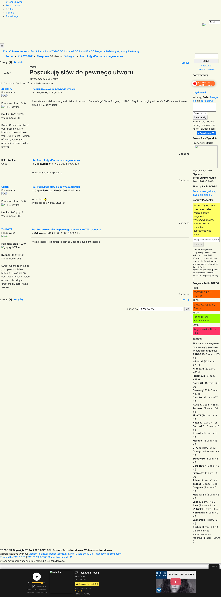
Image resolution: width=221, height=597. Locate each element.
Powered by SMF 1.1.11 (13, 557)
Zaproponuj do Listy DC (88, 584)
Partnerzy (133, 51)
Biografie (100, 51)
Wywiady (122, 51)
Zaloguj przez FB (206, 133)
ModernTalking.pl (38, 553)
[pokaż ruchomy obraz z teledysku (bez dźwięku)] (175, 581)
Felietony (111, 51)
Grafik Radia (38, 51)
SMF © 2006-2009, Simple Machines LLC (49, 557)
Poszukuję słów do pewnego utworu (101, 56)
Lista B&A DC (86, 51)
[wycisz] (29, 583)
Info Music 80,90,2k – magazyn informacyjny (95, 553)
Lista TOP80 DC (54, 51)
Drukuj (185, 62)
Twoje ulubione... (202, 194)
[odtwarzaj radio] (37, 577)
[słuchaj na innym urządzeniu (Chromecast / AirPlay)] (28, 586)
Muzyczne (43, 56)
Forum (10, 56)
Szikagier (69, 56)
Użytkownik (200, 92)
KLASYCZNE (25, 56)
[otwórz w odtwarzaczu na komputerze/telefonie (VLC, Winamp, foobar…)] (33, 586)
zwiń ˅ (214, 567)
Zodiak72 (6, 88)
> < (15, 51)
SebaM (5, 186)
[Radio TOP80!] (70, 31)
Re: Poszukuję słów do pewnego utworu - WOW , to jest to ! (67, 229)
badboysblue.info (59, 553)
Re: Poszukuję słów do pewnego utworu (56, 160)
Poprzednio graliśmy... (205, 191)
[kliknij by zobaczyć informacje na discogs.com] (61, 583)
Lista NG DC (71, 51)
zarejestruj (207, 100)
